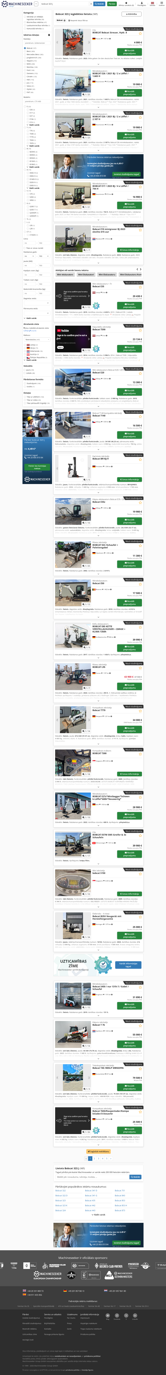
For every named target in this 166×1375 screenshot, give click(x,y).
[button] (162, 4)
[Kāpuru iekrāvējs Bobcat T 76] (73, 1034)
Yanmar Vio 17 (109, 1306)
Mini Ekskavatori (86, 274)
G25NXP (34, 213)
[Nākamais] (89, 42)
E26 (32, 109)
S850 (33, 200)
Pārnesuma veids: (31, 308)
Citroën (32, 76)
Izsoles (31, 386)
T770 (33, 137)
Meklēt (100, 4)
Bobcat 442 (90, 1205)
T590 (33, 134)
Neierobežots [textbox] (33, 339)
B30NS (33, 155)
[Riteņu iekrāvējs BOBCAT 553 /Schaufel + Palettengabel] (73, 554)
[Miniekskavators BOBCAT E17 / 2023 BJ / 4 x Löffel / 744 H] (73, 195)
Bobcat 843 (120, 1195)
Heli (30, 80)
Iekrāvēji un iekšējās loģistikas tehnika (35, 18)
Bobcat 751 (120, 1190)
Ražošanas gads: (30, 252)
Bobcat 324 (60, 1210)
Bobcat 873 (120, 1210)
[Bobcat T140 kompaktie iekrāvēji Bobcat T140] (73, 425)
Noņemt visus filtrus (79, 20)
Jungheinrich (34, 57)
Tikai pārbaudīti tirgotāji (38, 403)
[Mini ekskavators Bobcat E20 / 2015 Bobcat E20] (73, 382)
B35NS (33, 158)
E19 (32, 122)
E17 (32, 113)
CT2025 (34, 235)
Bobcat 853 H (121, 1205)
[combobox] (37, 339)
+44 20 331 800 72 (35, 1291)
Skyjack (32, 61)
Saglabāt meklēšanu (99, 1151)
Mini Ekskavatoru (107, 274)
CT (29, 232)
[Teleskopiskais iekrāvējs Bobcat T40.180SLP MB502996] (73, 1077)
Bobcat (31, 48)
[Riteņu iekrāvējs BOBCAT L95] (73, 676)
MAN (31, 64)
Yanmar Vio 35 (23, 1306)
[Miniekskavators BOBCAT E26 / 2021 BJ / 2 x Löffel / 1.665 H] (73, 83)
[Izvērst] (98, 64)
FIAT (30, 92)
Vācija (34, 348)
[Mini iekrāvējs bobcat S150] (73, 882)
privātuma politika (72, 1370)
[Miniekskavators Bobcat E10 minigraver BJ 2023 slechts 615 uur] (73, 238)
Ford (30, 70)
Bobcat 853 (120, 1200)
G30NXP (34, 216)
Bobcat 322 (60, 1190)
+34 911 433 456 (34, 1295)
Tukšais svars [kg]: (31, 280)
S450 (33, 197)
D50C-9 (34, 173)
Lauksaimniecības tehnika (38, 25)
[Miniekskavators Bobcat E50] (73, 593)
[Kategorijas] (36, 4)
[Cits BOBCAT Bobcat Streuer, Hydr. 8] (73, 42)
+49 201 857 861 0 (76, 1291)
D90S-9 (34, 176)
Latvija (30, 330)
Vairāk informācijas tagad (128, 965)
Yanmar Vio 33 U (142, 1306)
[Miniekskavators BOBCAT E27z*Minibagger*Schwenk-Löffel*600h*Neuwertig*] (73, 806)
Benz (31, 51)
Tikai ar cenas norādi (34, 248)
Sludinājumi (34, 383)
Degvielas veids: (30, 298)
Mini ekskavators (65, 274)
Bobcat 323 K (61, 1205)
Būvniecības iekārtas (37, 22)
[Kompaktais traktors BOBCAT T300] (73, 763)
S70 (32, 194)
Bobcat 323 (60, 1200)
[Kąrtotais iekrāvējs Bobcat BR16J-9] (73, 468)
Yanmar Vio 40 (94, 1306)
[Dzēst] (91, 4)
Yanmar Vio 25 (125, 1306)
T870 (33, 143)
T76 (32, 130)
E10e (33, 119)
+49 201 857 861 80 (117, 1291)
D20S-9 (34, 182)
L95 (32, 225)
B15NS (33, 161)
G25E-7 (34, 209)
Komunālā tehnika (35, 28)
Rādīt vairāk (99, 1214)
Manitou (32, 67)
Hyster (31, 89)
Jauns (30, 370)
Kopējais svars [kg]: (31, 270)
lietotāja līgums (87, 1370)
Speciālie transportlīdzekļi (43, 1306)
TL (29, 219)
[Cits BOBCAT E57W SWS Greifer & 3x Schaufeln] (73, 844)
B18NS (33, 164)
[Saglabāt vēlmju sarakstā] (140, 33)
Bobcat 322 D (61, 1195)
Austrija (34, 354)
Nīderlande (36, 351)
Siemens (32, 73)
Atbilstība (132, 14)
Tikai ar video (34, 400)
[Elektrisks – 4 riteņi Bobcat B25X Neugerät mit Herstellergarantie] (73, 925)
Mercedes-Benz (35, 54)
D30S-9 (34, 185)
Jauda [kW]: (28, 261)
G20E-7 (34, 206)
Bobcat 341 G (91, 1195)
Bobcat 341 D (91, 1190)
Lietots (30, 373)
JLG (30, 83)
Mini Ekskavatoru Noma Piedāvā (135, 274)
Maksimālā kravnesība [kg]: (35, 289)
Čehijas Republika (38, 357)
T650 (33, 140)
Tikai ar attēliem (35, 397)
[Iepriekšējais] (57, 42)
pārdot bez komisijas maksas (37, 467)
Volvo (30, 86)
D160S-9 (34, 179)
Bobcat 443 (90, 1210)
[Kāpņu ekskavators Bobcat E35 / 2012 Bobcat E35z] (73, 511)
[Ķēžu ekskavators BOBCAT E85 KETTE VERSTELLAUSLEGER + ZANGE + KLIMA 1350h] (73, 636)
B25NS (33, 152)
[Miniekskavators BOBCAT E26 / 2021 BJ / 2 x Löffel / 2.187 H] (73, 126)
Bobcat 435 (90, 1200)
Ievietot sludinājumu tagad (126, 174)
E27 (32, 116)
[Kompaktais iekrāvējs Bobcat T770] (73, 719)
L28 (32, 228)
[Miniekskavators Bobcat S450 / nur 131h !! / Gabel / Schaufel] (73, 996)
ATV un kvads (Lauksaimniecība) (71, 1306)
